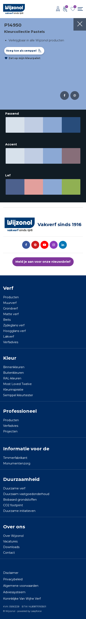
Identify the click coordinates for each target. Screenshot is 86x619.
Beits (7, 320)
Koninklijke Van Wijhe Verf (22, 598)
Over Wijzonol (13, 536)
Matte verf (11, 314)
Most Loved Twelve (17, 384)
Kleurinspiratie (13, 389)
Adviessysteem (14, 592)
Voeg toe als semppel (21, 50)
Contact (9, 553)
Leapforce (36, 611)
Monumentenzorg (16, 463)
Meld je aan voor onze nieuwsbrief (43, 262)
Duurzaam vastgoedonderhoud (26, 494)
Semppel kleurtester (18, 395)
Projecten (10, 431)
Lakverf (8, 336)
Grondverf (10, 308)
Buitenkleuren (13, 373)
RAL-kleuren (12, 378)
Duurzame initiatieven (19, 511)
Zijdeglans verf (13, 325)
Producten (11, 297)
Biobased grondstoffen (20, 499)
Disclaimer (10, 573)
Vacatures (10, 541)
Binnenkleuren (13, 367)
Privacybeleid (13, 579)
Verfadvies (10, 342)
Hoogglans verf (14, 331)
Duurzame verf (14, 488)
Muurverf (9, 303)
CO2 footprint (13, 505)
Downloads (11, 547)
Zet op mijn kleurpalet (24, 58)
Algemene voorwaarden (20, 586)
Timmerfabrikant (15, 458)
